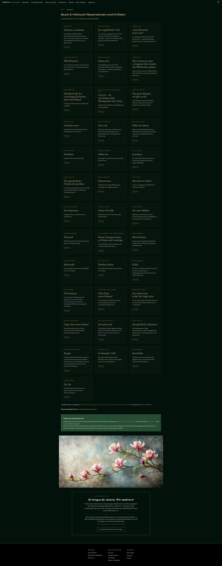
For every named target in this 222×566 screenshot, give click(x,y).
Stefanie (11, 2)
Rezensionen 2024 (105, 404)
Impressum (91, 2)
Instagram (131, 553)
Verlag (150, 404)
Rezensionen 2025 (115, 404)
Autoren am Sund (50, 2)
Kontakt (71, 2)
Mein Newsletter (81, 2)
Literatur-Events (152, 421)
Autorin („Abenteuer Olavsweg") (127, 421)
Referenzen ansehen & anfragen (111, 529)
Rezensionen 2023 (95, 404)
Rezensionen (25, 2)
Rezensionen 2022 (84, 404)
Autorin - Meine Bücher (114, 560)
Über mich (111, 553)
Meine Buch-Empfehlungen (95, 555)
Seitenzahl (143, 404)
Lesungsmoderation (37, 2)
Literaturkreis (62, 2)
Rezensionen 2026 (126, 404)
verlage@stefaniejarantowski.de (87, 409)
